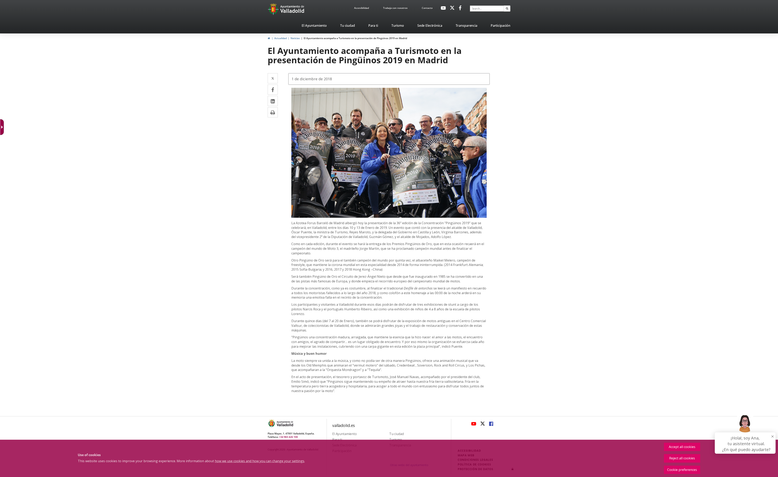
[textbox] (487, 8)
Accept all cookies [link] (682, 447)
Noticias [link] (295, 38)
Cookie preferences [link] (682, 469)
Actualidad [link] (280, 38)
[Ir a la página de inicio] (274, 9)
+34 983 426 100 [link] (288, 437)
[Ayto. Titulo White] (292, 9)
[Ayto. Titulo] (284, 423)
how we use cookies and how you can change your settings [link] (259, 461)
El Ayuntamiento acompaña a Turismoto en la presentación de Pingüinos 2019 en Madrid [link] (355, 38)
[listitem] (314, 26)
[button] (507, 8)
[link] (361, 8)
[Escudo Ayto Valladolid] (272, 423)
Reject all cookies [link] (682, 458)
